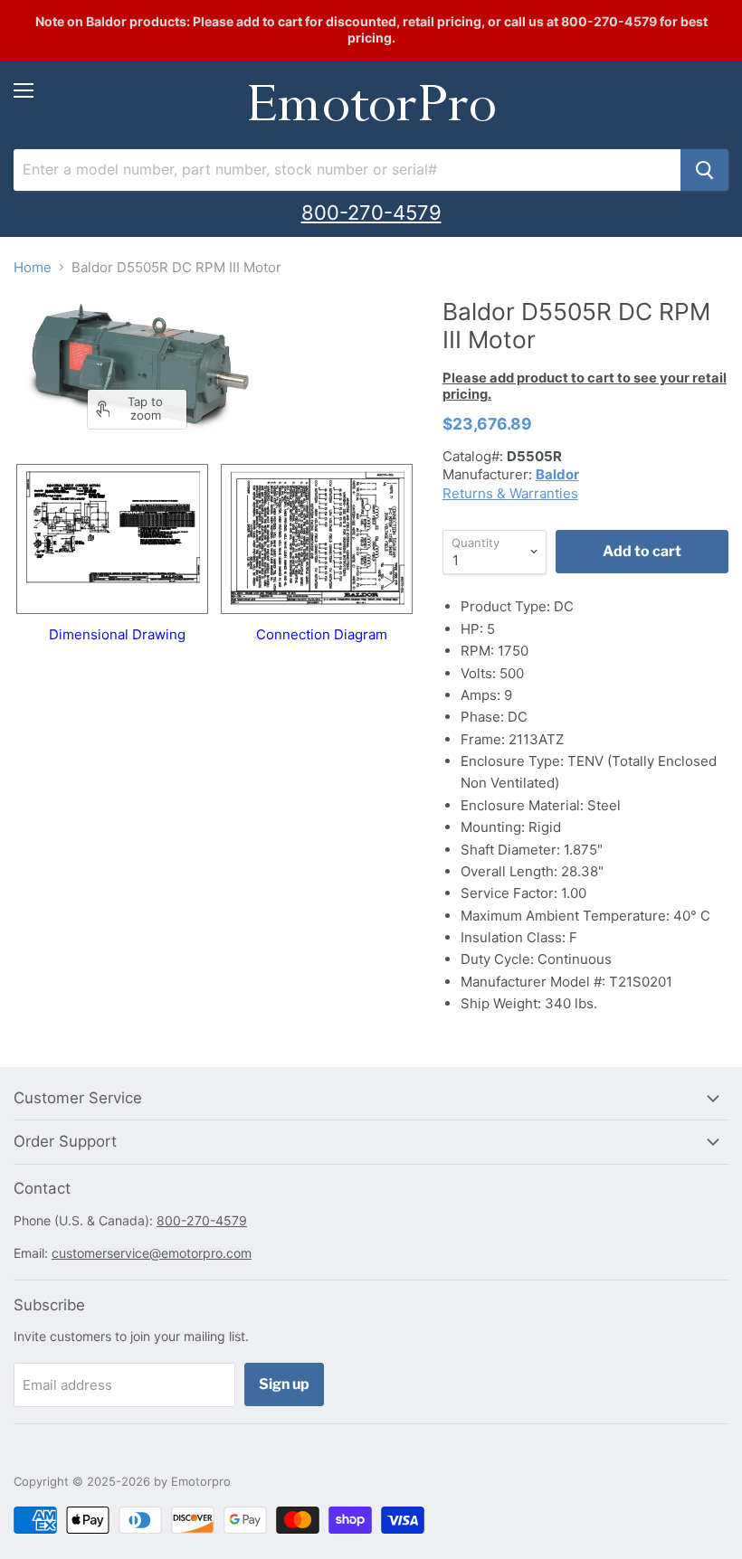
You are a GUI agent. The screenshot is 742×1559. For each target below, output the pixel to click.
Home (33, 267)
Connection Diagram (321, 634)
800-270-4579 (371, 212)
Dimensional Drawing (117, 634)
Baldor (557, 474)
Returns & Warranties (510, 493)
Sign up (284, 1384)
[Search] (704, 170)
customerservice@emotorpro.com (152, 1253)
